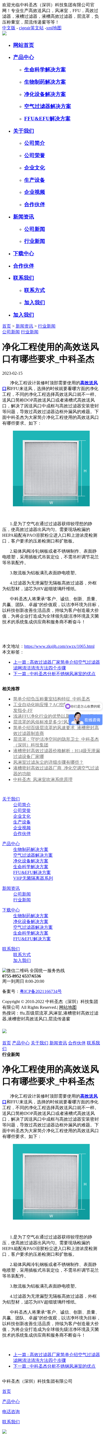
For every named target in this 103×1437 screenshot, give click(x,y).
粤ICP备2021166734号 (41, 991)
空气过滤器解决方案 (47, 106)
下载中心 (23, 253)
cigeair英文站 (31, 27)
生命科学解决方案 (45, 69)
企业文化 (34, 168)
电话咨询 (11, 1411)
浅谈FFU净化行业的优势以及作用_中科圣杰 (55, 716)
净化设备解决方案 (45, 94)
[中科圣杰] (4, 34)
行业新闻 (34, 241)
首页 (6, 326)
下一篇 (54, 673)
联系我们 (23, 278)
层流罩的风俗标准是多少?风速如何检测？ (53, 722)
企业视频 (34, 192)
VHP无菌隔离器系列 (33, 878)
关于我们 (23, 131)
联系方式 (34, 290)
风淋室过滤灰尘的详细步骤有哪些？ (48, 762)
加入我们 (34, 302)
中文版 (8, 27)
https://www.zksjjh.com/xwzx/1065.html (59, 646)
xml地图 (54, 27)
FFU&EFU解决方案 (47, 118)
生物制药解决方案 (45, 82)
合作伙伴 (34, 204)
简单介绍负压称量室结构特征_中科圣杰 (51, 699)
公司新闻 (34, 229)
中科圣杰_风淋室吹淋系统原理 (43, 779)
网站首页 (23, 45)
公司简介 (34, 143)
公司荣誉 (34, 155)
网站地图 (68, 1007)
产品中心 (23, 57)
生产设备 (34, 180)
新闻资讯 (23, 217)
